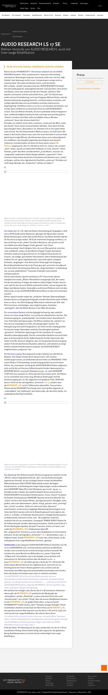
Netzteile (58, 15)
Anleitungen (84, 3)
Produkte (56, 3)
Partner (32, 8)
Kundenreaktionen (45, 3)
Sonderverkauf (90, 15)
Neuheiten (33, 3)
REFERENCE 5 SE (14, 385)
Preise (65, 3)
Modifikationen (37, 15)
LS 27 (47, 382)
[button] (105, 6)
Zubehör (66, 15)
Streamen (100, 15)
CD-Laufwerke (16, 15)
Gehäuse (73, 15)
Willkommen (24, 3)
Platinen (81, 15)
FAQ (38, 8)
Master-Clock (48, 15)
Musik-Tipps (24, 8)
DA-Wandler (6, 15)
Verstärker (26, 15)
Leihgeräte (74, 3)
